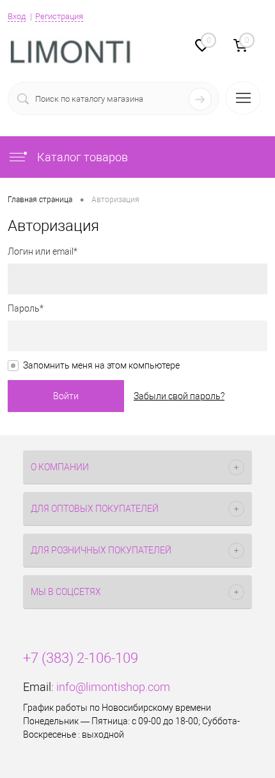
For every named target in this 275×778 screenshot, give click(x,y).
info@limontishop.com (113, 687)
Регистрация (59, 16)
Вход (17, 16)
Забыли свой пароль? (179, 396)
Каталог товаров (81, 157)
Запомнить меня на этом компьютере (101, 365)
